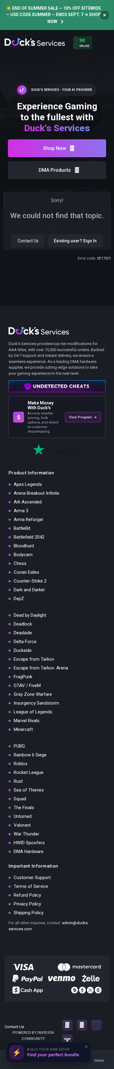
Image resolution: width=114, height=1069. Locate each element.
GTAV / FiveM (27, 685)
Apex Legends (28, 484)
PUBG (19, 746)
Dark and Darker (29, 590)
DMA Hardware (28, 851)
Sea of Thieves (29, 790)
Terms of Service (31, 886)
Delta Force (25, 641)
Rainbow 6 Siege (30, 755)
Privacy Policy (27, 904)
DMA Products (55, 170)
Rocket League (28, 772)
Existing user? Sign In (75, 240)
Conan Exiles (26, 572)
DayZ (19, 598)
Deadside (23, 633)
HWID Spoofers (29, 842)
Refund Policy (27, 895)
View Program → (83, 417)
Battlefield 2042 (29, 537)
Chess (20, 563)
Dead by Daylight (30, 615)
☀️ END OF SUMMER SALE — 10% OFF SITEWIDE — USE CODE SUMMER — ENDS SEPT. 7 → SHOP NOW (53, 15)
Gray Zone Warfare (33, 694)
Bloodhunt (24, 546)
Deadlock (23, 624)
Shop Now (54, 148)
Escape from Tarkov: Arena (41, 668)
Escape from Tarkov (34, 659)
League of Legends (33, 712)
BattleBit (22, 528)
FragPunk (23, 676)
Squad (20, 799)
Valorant (22, 825)
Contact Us (28, 240)
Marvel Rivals (27, 720)
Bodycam (23, 554)
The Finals (24, 807)
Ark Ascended (28, 502)
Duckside (23, 650)
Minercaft (23, 729)
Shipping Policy (28, 912)
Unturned (23, 816)
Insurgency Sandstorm (36, 703)
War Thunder (26, 834)
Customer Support (32, 877)
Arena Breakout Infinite (36, 493)
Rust (18, 781)
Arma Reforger (28, 519)
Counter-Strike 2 (30, 581)
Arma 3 (21, 510)
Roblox (20, 763)
